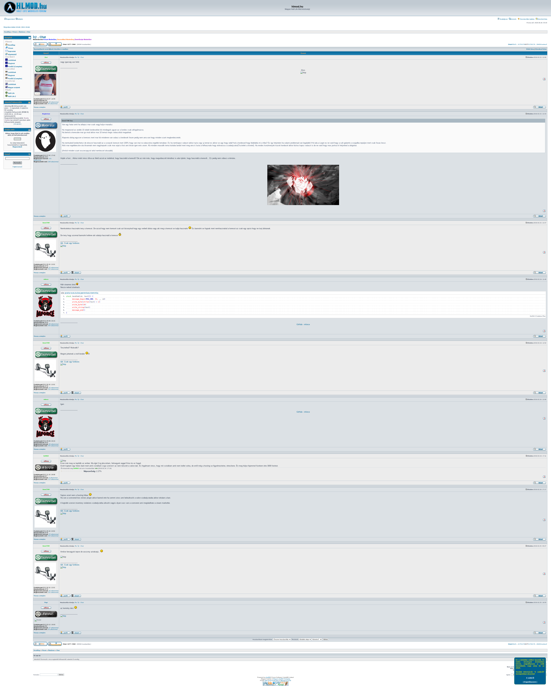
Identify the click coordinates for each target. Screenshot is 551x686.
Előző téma (530, 49)
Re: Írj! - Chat (79, 57)
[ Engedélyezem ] (530, 682)
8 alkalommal (53, 478)
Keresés (513, 19)
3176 (523, 44)
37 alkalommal (53, 627)
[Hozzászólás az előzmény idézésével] (539, 108)
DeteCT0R (46, 223)
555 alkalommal (53, 325)
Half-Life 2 (12, 96)
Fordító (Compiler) (15, 66)
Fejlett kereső (17, 167)
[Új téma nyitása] (40, 45)
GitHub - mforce (303, 324)
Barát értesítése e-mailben (59, 49)
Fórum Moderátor (49, 39)
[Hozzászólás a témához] (55, 45)
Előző (514, 44)
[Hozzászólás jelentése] (544, 80)
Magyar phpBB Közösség (281, 679)
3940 (538, 44)
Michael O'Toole (286, 680)
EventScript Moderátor (83, 39)
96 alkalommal (53, 324)
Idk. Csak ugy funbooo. (70, 243)
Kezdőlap (11, 45)
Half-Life (11, 93)
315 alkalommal (53, 479)
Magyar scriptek (14, 87)
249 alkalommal (53, 161)
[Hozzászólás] (526, 57)
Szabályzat (503, 19)
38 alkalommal (53, 102)
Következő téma (541, 49)
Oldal (510, 44)
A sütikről (530, 678)
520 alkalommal (53, 269)
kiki (96, 468)
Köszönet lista (542, 19)
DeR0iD (46, 456)
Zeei (46, 57)
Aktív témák (26, 27)
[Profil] (65, 108)
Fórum (10, 48)
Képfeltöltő (12, 54)
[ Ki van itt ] (17, 124)
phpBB (268, 677)
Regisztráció (10, 19)
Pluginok (11, 63)
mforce (46, 279)
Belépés (20, 19)
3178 (530, 44)
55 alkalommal (53, 267)
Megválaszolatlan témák (12, 27)
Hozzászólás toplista (527, 19)
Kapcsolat (12, 51)
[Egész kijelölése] (72, 293)
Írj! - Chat (39, 37)
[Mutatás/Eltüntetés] (89, 293)
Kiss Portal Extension (272, 680)
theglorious (46, 114)
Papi (46, 602)
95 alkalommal (53, 103)
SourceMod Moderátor (65, 39)
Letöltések (12, 60)
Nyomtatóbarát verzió (41, 49)
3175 (519, 44)
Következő (543, 44)
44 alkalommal (53, 629)
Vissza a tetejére (39, 107)
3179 (533, 44)
